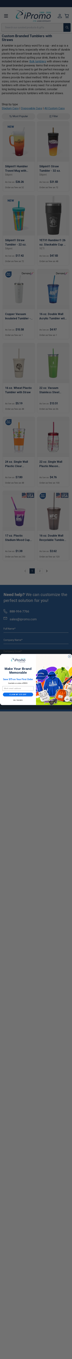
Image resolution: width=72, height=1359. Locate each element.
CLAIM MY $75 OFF (18, 694)
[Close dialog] (69, 656)
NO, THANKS (18, 700)
